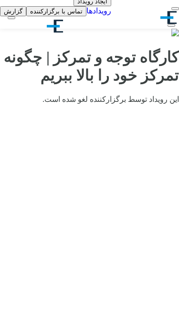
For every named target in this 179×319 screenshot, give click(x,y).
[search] (171, 25)
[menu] (175, 8)
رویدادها (98, 11)
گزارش (13, 11)
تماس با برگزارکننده (56, 11)
